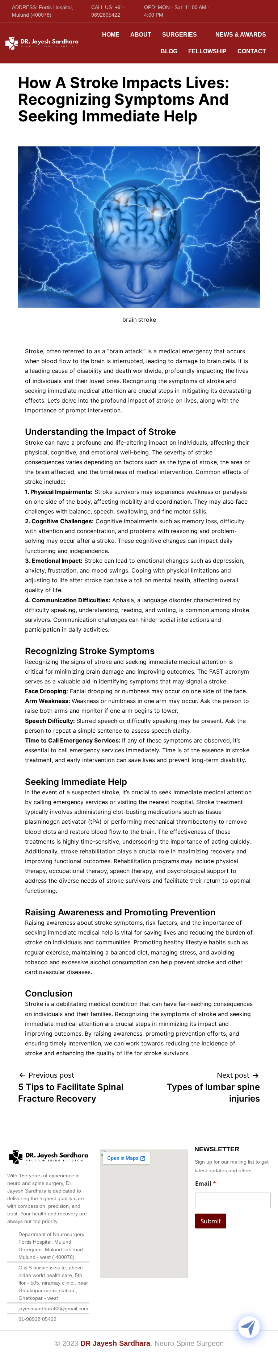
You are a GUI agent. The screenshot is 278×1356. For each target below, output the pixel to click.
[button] (183, 34)
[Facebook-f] (242, 9)
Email (205, 1183)
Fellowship (207, 51)
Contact (251, 51)
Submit (211, 1221)
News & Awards (240, 35)
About (140, 35)
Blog (169, 51)
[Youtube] (255, 9)
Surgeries (179, 35)
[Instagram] (268, 9)
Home (110, 35)
